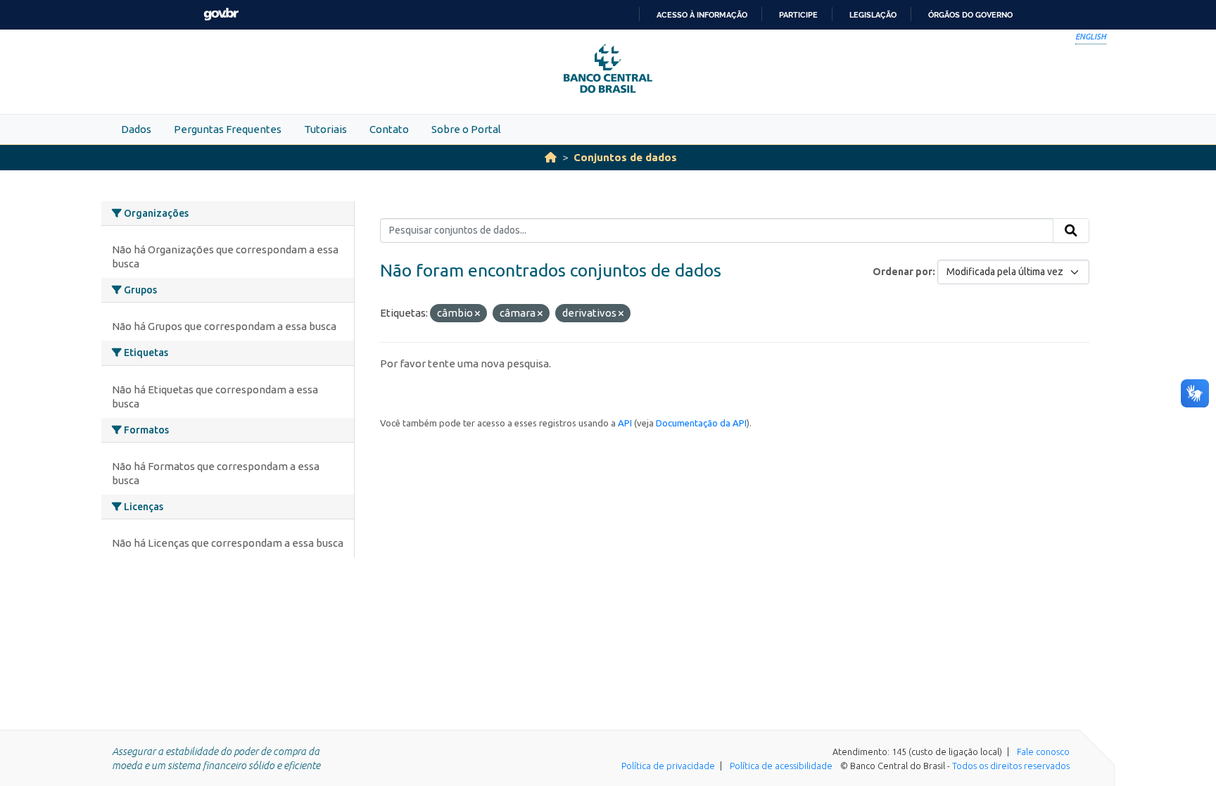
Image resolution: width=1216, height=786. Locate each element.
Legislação (873, 15)
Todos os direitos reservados (1011, 766)
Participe (798, 15)
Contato (389, 129)
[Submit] (1071, 230)
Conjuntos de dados (625, 157)
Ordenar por (902, 271)
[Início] (551, 157)
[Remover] (477, 314)
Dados (136, 129)
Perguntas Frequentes (227, 129)
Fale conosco (1043, 751)
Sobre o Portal (466, 129)
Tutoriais (325, 129)
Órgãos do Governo (970, 15)
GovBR (221, 14)
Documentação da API (701, 423)
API (625, 423)
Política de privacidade (668, 766)
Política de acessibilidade (781, 766)
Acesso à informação (702, 15)
